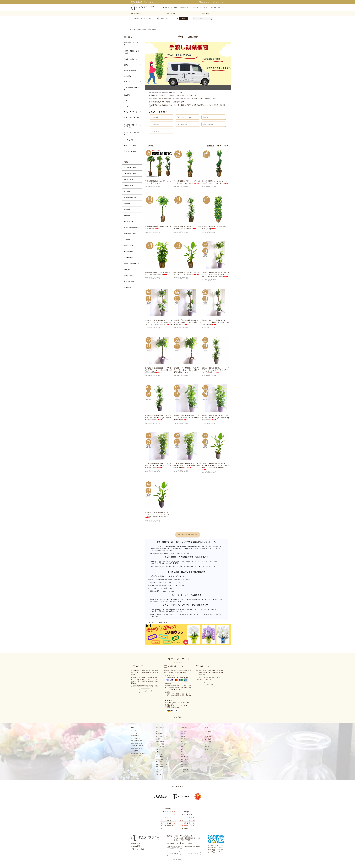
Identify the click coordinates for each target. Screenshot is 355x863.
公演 (182, 746)
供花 (206, 749)
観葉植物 (127, 95)
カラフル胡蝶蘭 (160, 744)
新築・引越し (184, 759)
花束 (125, 100)
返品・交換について (136, 748)
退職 (182, 751)
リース (158, 769)
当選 (182, 749)
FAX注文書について (136, 740)
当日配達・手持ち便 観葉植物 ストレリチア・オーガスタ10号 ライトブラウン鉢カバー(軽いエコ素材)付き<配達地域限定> (215, 465)
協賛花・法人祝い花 (130, 145)
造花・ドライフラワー (162, 764)
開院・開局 (184, 734)
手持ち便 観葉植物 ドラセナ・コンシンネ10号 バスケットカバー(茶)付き (187, 228)
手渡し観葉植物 (152, 29)
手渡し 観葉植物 (154, 124)
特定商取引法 (135, 843)
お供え (182, 772)
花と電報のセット (161, 746)
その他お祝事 (128, 258)
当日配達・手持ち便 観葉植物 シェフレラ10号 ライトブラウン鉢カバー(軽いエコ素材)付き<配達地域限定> (158, 465)
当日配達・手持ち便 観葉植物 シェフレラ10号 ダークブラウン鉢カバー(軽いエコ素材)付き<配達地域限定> (187, 465)
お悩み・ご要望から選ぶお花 (131, 52)
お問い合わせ (134, 735)
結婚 (182, 762)
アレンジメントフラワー (162, 736)
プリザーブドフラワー (131, 112)
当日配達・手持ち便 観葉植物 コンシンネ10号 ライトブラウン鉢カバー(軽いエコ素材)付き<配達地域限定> (215, 370)
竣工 (182, 741)
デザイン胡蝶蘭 (160, 741)
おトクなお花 (128, 140)
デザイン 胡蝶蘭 (130, 70)
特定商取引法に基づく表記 (138, 753)
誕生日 (182, 754)
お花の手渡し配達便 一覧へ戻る (188, 534)
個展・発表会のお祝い (131, 227)
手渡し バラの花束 (208, 124)
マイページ (134, 733)
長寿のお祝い (128, 252)
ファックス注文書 (192, 853)
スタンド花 (127, 82)
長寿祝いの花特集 (130, 151)
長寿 (182, 767)
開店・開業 (184, 731)
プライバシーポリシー (137, 756)
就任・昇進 (184, 736)
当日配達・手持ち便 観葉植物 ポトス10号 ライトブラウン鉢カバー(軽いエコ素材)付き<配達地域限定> (187, 418)
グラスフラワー (160, 767)
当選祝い (127, 209)
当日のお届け (208, 741)
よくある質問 (134, 751)
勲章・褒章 (184, 744)
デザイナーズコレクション (131, 133)
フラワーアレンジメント (131, 88)
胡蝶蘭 (126, 65)
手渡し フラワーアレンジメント (185, 117)
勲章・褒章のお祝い (130, 197)
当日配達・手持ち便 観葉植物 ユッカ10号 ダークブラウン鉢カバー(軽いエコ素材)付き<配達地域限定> (187, 322)
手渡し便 (127, 270)
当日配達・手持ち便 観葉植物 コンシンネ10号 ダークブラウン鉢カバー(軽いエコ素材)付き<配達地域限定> (158, 418)
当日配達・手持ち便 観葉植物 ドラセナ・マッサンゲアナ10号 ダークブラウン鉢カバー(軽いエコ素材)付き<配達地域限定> (215, 274)
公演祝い (127, 203)
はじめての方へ (135, 730)
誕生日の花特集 (129, 282)
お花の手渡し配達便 (141, 29)
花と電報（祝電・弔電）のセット (130, 126)
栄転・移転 (184, 739)
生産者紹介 (208, 731)
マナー (207, 734)
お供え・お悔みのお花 (131, 264)
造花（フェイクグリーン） (131, 118)
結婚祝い (127, 240)
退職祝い (127, 215)
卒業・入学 (184, 764)
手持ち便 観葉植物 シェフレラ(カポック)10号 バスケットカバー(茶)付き (158, 273)
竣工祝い (127, 191)
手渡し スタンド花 (182, 124)
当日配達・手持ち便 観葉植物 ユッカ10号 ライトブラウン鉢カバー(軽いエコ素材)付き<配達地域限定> (215, 322)
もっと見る (145, 691)
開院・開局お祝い (130, 173)
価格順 (219, 146)
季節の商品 (208, 736)
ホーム (131, 29)
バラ (157, 751)
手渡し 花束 (206, 117)
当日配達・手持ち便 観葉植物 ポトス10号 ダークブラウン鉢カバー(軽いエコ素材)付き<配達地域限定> (215, 418)
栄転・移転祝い (129, 185)
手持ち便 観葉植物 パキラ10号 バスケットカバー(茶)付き (158, 228)
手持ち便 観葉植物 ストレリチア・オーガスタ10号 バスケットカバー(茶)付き (187, 273)
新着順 (226, 146)
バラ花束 (127, 106)
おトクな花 (159, 754)
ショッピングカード (136, 738)
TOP (132, 728)
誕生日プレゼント (130, 221)
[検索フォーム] (211, 19)
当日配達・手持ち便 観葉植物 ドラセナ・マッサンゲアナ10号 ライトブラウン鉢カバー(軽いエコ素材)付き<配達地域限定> (158, 322)
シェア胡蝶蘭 (159, 756)
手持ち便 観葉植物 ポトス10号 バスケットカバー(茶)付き (215, 228)
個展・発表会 (184, 756)
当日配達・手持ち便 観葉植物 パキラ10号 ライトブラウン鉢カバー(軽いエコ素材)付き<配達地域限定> (187, 370)
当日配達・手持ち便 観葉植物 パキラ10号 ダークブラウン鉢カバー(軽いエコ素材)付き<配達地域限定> (158, 370)
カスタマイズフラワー (131, 59)
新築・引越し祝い (130, 233)
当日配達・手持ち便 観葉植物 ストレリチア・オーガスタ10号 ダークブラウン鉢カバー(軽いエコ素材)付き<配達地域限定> (158, 514)
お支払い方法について (137, 746)
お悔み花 (158, 774)
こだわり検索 (135, 18)
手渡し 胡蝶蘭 (154, 117)
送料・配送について (136, 743)
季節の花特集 (128, 276)
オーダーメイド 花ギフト (131, 43)
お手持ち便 (208, 739)
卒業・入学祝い (129, 246)
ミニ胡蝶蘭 (127, 76)
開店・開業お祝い (130, 167)
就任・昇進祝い (129, 179)
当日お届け (127, 288)
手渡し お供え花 (154, 131)
